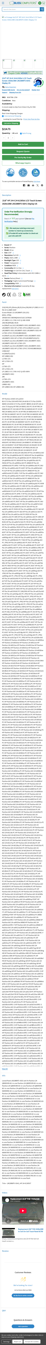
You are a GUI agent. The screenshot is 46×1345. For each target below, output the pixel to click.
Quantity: (16, 133)
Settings (6, 1342)
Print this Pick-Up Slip (31, 119)
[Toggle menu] (3, 3)
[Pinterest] (42, 185)
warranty (15, 288)
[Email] (28, 185)
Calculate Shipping (11, 123)
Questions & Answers (23, 1320)
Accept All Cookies (32, 1342)
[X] (37, 185)
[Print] (33, 185)
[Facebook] (24, 185)
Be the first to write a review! (23, 1295)
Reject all (17, 1342)
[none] (23, 37)
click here (36, 181)
